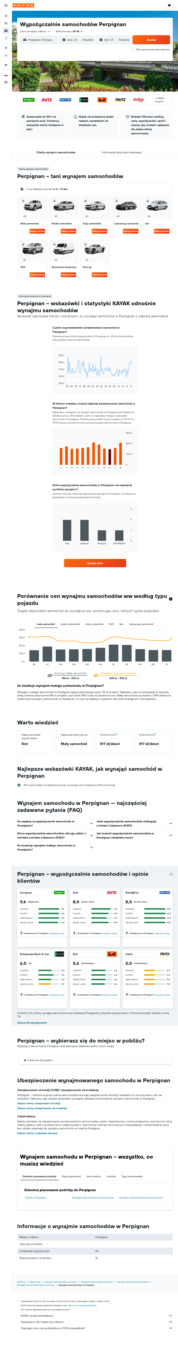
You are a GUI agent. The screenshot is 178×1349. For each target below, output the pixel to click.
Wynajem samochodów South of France (36, 1285)
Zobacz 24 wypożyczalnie (32, 1022)
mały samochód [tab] (46, 624)
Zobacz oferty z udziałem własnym (37, 1133)
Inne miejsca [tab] (93, 1176)
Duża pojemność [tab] (71, 1176)
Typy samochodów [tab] (132, 1176)
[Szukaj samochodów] (5, 30)
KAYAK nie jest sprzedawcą (37, 1315)
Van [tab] (121, 624)
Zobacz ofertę (37, 231)
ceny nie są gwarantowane (84, 1305)
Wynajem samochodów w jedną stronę (93, 1197)
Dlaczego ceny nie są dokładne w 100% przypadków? (53, 1328)
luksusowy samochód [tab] (141, 624)
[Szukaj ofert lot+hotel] (5, 37)
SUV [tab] (111, 624)
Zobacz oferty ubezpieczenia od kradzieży (42, 1108)
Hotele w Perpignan (35, 1197)
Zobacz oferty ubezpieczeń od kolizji (38, 1103)
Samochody (35, 1282)
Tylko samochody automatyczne (153, 49)
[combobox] (35, 31)
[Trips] (5, 65)
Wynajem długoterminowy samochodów (141, 1197)
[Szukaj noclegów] (5, 23)
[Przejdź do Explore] (5, 47)
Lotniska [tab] (111, 1176)
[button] (6, 5)
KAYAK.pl (21, 1282)
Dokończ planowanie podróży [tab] (39, 1176)
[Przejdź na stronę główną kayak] (23, 5)
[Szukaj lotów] (5, 16)
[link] (95, 563)
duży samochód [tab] (94, 624)
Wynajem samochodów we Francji (97, 1282)
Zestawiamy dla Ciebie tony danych (42, 1322)
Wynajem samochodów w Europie (61, 1282)
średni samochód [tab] (70, 624)
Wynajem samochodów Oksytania (133, 1282)
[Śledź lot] (5, 55)
